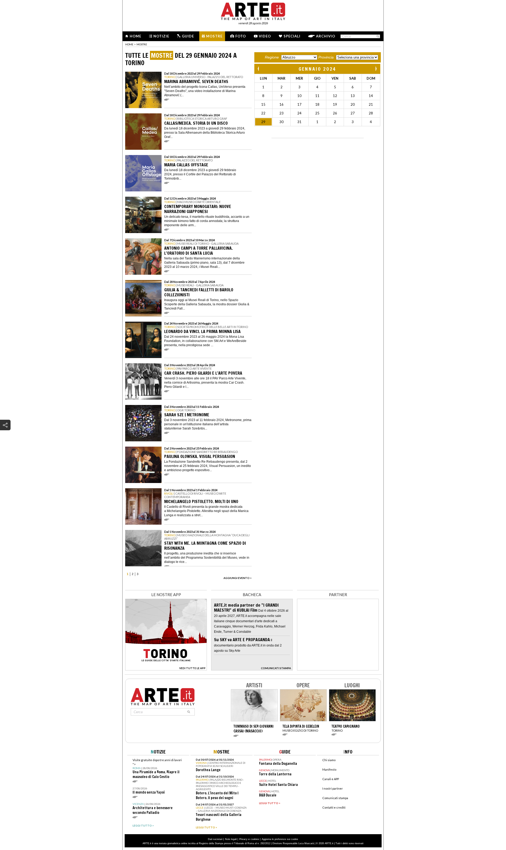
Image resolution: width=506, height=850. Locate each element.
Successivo (375, 68)
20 (353, 104)
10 (299, 96)
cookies (255, 839)
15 (263, 104)
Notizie (161, 36)
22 (263, 113)
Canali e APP (330, 779)
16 (281, 104)
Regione (272, 57)
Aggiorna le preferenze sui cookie (280, 839)
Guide (188, 36)
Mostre (214, 36)
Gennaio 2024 (317, 68)
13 (353, 96)
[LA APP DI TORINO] (166, 669)
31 (299, 122)
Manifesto (329, 769)
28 (371, 113)
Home (135, 36)
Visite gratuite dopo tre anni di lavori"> (157, 768)
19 (335, 104)
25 (317, 113)
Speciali (292, 36)
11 (317, 96)
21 (371, 104)
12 (335, 96)
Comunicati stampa (335, 798)
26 (335, 113)
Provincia (326, 57)
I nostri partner (332, 788)
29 (263, 122)
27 (353, 113)
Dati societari (215, 839)
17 (299, 104)
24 (299, 113)
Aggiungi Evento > (237, 577)
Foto (240, 36)
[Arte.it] (253, 10)
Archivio (325, 36)
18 (317, 104)
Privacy (243, 839)
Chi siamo (328, 760)
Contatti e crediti (334, 807)
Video (265, 36)
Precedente (258, 68)
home (129, 44)
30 (281, 122)
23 (281, 113)
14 (371, 96)
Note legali (231, 839)
